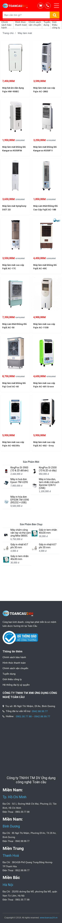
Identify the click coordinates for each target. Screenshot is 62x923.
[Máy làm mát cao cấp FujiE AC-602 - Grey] (46, 412)
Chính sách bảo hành (14, 657)
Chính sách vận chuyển (15, 668)
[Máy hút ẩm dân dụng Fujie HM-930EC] (15, 57)
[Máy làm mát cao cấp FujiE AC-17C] (15, 235)
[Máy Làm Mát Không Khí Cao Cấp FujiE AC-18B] (46, 176)
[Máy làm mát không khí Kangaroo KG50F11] (46, 116)
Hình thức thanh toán (14, 662)
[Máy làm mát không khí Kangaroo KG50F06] (15, 116)
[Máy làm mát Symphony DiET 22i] (15, 176)
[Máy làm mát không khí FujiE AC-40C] (46, 235)
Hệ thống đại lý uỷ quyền (16, 684)
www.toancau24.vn (49, 917)
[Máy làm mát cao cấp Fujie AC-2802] (46, 57)
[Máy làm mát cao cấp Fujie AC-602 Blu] (15, 412)
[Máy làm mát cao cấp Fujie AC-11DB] (46, 294)
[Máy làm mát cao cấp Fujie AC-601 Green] (46, 353)
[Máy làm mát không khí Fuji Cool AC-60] (15, 353)
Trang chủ (8, 33)
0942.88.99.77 (40, 711)
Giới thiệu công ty (12, 679)
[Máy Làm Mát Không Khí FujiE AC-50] (15, 294)
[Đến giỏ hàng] (41, 6)
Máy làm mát (25, 33)
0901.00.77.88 (24, 716)
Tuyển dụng (9, 673)
